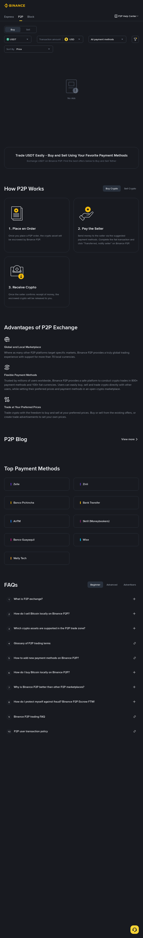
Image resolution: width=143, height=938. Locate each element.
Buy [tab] (13, 29)
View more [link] (128, 439)
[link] (36, 484)
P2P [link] (20, 17)
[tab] (9, 17)
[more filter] (135, 39)
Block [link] (30, 17)
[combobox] (17, 39)
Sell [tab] (28, 29)
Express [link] (9, 17)
